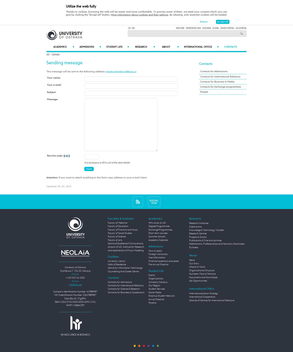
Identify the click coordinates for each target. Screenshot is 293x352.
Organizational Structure (201, 270)
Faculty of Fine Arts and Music (123, 230)
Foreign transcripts (158, 254)
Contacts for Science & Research (124, 289)
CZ (129, 28)
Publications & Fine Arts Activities (205, 240)
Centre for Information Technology (125, 268)
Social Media (155, 292)
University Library (116, 261)
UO (48, 54)
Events (152, 275)
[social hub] (154, 201)
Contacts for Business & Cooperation (126, 292)
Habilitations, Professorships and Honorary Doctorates (216, 244)
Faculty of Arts (115, 240)
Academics (63, 47)
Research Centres (198, 233)
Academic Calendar (158, 240)
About (170, 47)
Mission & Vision (197, 267)
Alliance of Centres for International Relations (212, 300)
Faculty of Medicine (117, 223)
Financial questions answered (164, 261)
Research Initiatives (198, 223)
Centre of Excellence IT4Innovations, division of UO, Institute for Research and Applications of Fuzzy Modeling (126, 247)
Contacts (230, 47)
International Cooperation (202, 297)
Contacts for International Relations (220, 76)
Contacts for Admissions (214, 71)
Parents (152, 303)
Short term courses (158, 233)
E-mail (216, 28)
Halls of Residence (117, 264)
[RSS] (138, 201)
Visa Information (157, 257)
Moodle (206, 28)
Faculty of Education (118, 226)
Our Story (194, 263)
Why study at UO (157, 223)
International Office (201, 47)
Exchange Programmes (160, 230)
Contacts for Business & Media (217, 81)
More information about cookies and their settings (139, 15)
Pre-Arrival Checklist (159, 264)
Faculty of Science (117, 236)
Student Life (117, 47)
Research (145, 47)
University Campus (158, 282)
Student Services (157, 289)
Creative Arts (195, 227)
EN (133, 28)
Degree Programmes (159, 226)
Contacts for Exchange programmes (220, 87)
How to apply (155, 251)
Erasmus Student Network (162, 296)
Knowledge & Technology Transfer (206, 230)
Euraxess (193, 247)
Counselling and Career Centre (123, 271)
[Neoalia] (75, 253)
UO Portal (241, 28)
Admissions (90, 47)
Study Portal (227, 28)
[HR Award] (75, 326)
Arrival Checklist (156, 299)
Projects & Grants (198, 237)
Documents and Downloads (203, 277)
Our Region (154, 285)
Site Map (180, 28)
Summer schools (157, 236)
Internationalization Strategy (203, 293)
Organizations (156, 278)
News (192, 260)
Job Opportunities (198, 281)
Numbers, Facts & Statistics (202, 274)
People (204, 92)
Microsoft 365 (193, 28)
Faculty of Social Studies (120, 233)
